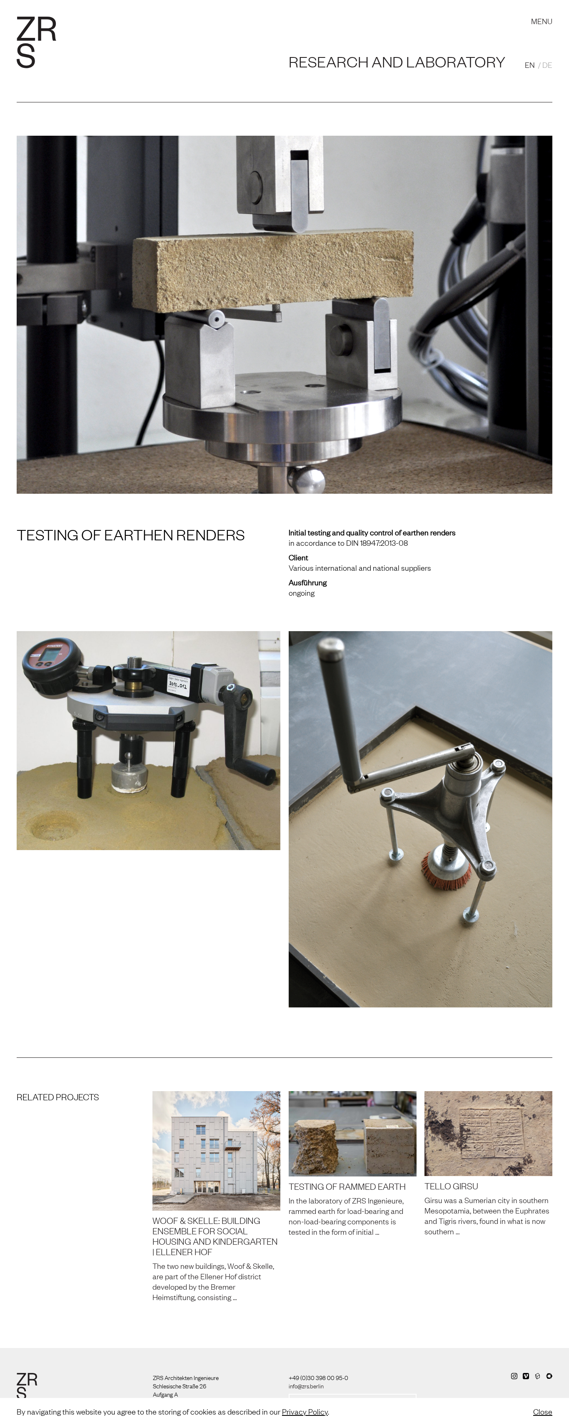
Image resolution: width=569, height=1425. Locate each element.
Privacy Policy (305, 1411)
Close (542, 1411)
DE (547, 65)
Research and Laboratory (207, 12)
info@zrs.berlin (306, 1385)
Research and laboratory (397, 61)
